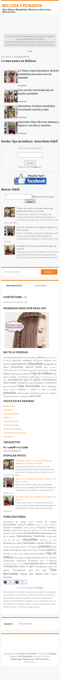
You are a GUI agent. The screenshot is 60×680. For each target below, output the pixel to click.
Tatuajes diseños (17, 554)
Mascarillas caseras (22, 367)
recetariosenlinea (11, 425)
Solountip (7, 409)
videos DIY (35, 396)
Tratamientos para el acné (13, 564)
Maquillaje (35, 363)
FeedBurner (36, 167)
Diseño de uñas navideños (46, 525)
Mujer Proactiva (50, 367)
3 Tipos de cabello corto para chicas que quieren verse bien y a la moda (34, 209)
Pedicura (25, 370)
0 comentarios (22, 85)
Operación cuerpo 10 (12, 370)
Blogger (39, 587)
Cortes (25, 357)
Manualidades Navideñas (31, 536)
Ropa (54, 370)
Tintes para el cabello (20, 373)
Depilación (32, 357)
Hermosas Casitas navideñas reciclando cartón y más (36, 107)
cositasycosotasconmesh (15, 432)
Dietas (41, 357)
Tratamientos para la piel (18, 566)
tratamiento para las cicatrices (43, 393)
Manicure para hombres (13, 533)
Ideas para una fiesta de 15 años (32, 530)
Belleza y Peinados (22, 5)
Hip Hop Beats (42, 659)
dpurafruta (8, 436)
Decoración (9, 524)
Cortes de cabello (46, 521)
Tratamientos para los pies (29, 570)
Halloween (38, 360)
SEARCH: (8, 623)
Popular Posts (14, 285)
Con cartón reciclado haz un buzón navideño (36, 91)
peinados (9, 392)
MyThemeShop (26, 656)
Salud (6, 373)
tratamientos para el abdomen (16, 396)
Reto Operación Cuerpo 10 (40, 370)
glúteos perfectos (10, 389)
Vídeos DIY (42, 574)
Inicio (30, 51)
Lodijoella (7, 417)
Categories (41, 285)
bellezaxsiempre (11, 413)
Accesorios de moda (12, 357)
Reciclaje (14, 550)
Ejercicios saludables (22, 360)
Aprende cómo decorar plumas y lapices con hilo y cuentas (38, 123)
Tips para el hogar (22, 557)
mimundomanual (10, 421)
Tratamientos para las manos (30, 382)
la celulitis (52, 389)
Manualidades (19, 363)
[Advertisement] (24, 25)
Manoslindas (9, 406)
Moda (38, 367)
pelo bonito (23, 393)
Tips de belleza (41, 373)
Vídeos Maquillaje (49, 386)
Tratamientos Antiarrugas (29, 377)
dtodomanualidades (12, 428)
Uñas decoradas (28, 386)
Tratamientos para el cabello (24, 379)
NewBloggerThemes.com (22, 659)
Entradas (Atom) (21, 56)
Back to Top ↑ (30, 661)
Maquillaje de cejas (48, 540)
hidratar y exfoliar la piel (31, 389)
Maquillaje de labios (12, 543)
